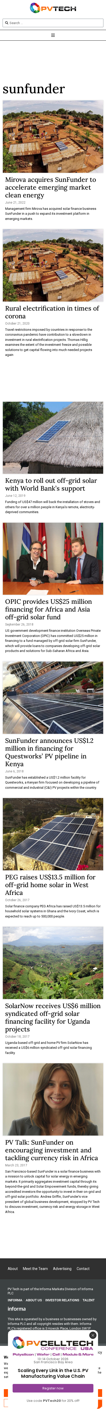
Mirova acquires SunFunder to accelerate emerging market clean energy (50, 187)
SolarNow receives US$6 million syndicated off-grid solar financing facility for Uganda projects (53, 1017)
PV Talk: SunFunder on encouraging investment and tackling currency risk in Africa (51, 1150)
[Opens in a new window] (17, 1308)
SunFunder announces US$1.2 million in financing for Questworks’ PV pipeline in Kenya (49, 752)
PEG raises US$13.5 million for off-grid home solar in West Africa (50, 885)
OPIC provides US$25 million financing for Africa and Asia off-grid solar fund (48, 609)
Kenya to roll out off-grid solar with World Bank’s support (51, 484)
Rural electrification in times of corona (52, 312)
